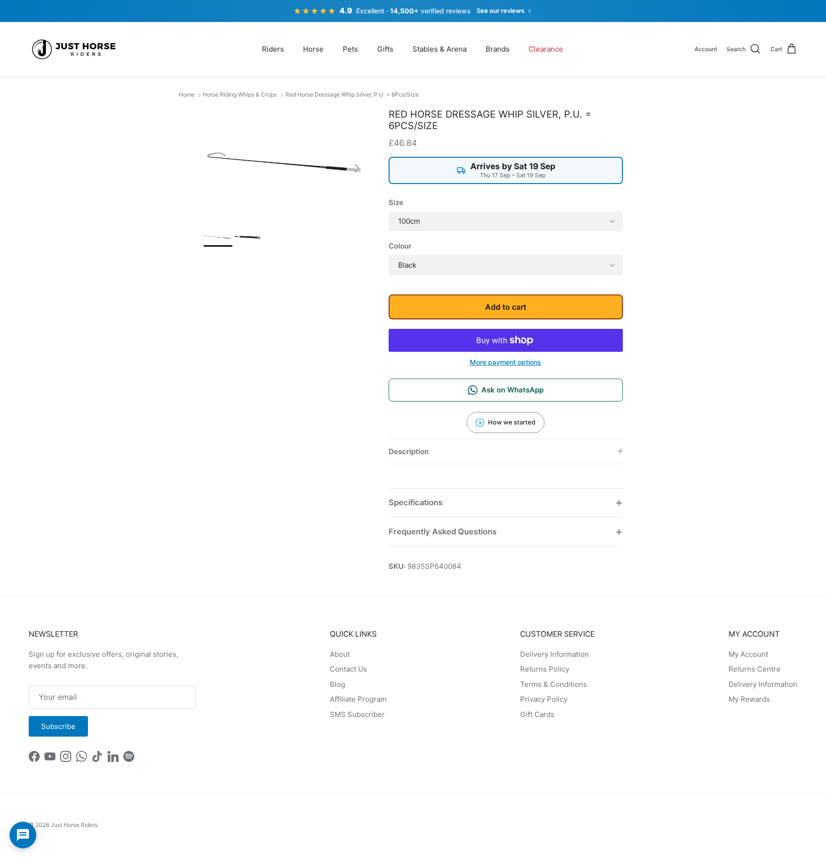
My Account (748, 654)
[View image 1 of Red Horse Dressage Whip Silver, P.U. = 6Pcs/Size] (218, 237)
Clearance (546, 49)
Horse (313, 49)
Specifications (416, 502)
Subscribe (58, 726)
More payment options (505, 362)
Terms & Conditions (553, 684)
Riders (273, 49)
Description (409, 451)
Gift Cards (537, 714)
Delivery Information (554, 654)
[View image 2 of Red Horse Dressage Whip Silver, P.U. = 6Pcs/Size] (249, 237)
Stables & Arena (440, 49)
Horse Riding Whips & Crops (240, 94)
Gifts (385, 49)
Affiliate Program (358, 699)
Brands (498, 49)
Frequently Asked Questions (443, 531)
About (340, 654)
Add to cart (505, 307)
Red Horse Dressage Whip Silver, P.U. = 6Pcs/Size (352, 94)
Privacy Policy (543, 699)
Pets (350, 49)
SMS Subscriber (357, 714)
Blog (337, 684)
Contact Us (348, 668)
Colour (400, 245)
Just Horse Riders (74, 824)
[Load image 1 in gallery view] (286, 163)
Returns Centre (754, 668)
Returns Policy (544, 668)
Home (187, 94)
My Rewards (749, 699)
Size (396, 202)
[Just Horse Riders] (75, 49)
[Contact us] (23, 835)
